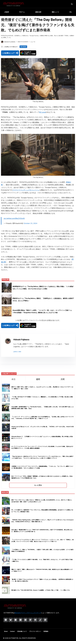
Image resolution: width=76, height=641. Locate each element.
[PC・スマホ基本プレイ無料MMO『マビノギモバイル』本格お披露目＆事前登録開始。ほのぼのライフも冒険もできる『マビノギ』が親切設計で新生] (6, 511)
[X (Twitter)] (20, 620)
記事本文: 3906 (17, 351)
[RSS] (45, 620)
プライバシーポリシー (35, 631)
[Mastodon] (30, 620)
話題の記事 (38, 12)
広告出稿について (22, 631)
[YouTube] (5, 620)
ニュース (32, 41)
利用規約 (46, 631)
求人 (71, 12)
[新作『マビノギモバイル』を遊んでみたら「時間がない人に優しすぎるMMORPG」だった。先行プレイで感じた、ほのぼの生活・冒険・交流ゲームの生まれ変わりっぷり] (6, 501)
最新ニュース (55, 12)
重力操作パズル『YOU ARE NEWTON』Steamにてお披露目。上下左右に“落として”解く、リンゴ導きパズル (40, 590)
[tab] (13, 379)
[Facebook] (35, 620)
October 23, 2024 (30, 223)
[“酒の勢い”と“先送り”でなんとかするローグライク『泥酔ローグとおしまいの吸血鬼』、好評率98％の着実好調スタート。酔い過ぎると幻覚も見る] (6, 580)
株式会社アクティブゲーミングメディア (28, 613)
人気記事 (6, 12)
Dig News (23, 46)
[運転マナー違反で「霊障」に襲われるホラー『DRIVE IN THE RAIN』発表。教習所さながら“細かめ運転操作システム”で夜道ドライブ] (6, 570)
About (6, 631)
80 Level (42, 112)
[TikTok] (40, 620)
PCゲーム (22, 12)
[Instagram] (15, 620)
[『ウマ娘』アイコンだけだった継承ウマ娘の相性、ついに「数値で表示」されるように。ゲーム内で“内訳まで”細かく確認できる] (6, 560)
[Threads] (25, 620)
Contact (12, 631)
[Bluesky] (10, 620)
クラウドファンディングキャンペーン (25, 190)
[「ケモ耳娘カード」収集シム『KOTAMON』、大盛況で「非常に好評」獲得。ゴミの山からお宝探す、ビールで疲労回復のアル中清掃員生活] (6, 550)
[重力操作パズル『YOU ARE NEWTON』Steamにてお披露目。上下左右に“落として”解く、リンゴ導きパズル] (6, 590)
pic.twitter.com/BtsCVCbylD (14, 218)
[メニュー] (72, 4)
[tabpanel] (38, 435)
